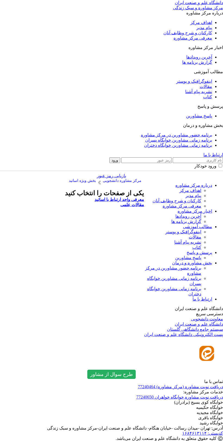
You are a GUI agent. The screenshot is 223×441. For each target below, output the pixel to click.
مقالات (206, 86)
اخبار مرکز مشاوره (195, 211)
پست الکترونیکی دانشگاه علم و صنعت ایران (183, 334)
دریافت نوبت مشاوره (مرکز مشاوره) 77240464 (180, 386)
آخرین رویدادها (199, 57)
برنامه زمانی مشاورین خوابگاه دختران (178, 145)
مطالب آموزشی (197, 226)
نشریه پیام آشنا (198, 91)
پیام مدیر (204, 27)
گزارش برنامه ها (197, 62)
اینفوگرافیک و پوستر (194, 81)
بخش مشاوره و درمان (192, 263)
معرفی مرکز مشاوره (193, 38)
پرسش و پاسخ (199, 252)
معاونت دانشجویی (207, 319)
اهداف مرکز (201, 22)
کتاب (207, 96)
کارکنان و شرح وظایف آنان (187, 32)
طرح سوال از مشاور (111, 374)
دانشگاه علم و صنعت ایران (199, 324)
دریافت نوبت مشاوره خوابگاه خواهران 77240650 (179, 397)
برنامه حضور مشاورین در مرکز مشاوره (176, 135)
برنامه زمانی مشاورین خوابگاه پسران (178, 140)
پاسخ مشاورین (199, 116)
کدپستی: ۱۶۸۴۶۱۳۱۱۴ (202, 433)
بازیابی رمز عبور (111, 175)
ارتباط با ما (213, 154)
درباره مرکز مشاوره (193, 185)
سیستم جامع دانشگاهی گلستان (195, 329)
